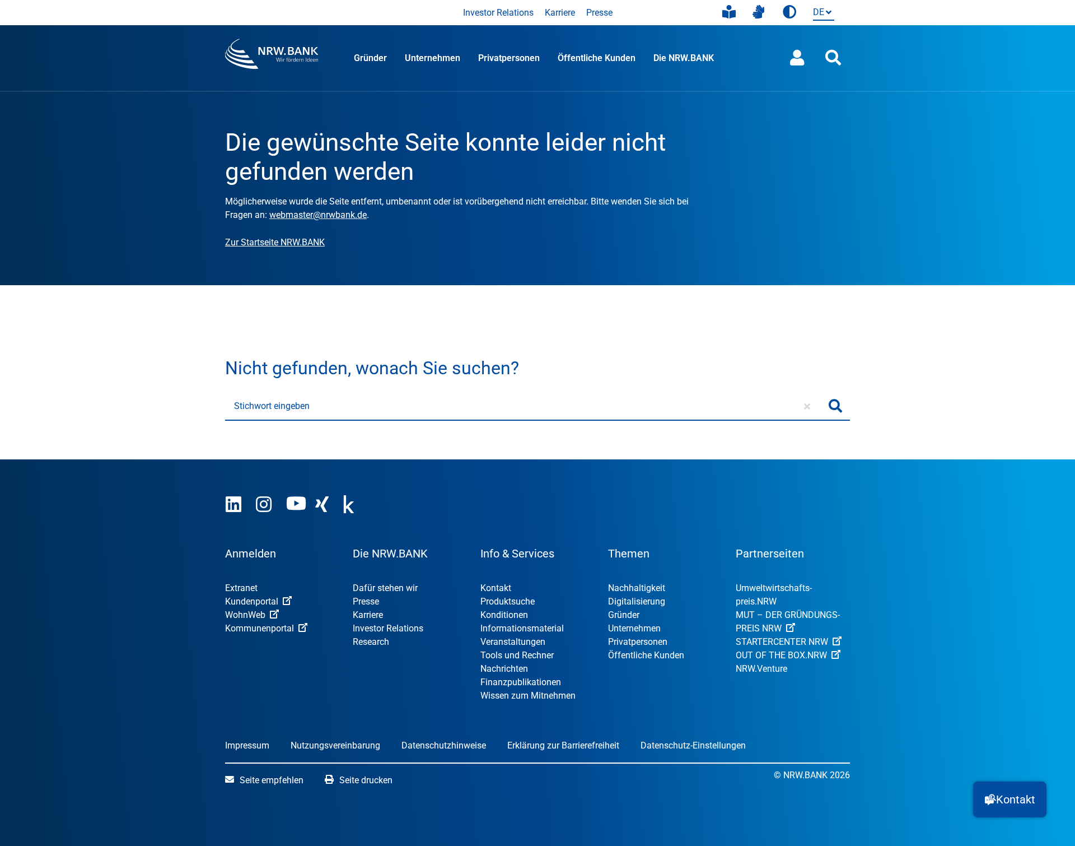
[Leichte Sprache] (729, 12)
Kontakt (495, 588)
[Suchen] (835, 406)
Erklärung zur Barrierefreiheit (563, 745)
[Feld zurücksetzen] (807, 406)
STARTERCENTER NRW (782, 641)
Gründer (370, 58)
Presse (599, 12)
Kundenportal (251, 601)
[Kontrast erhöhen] (789, 12)
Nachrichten (504, 668)
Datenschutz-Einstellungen (693, 745)
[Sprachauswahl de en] (821, 13)
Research (371, 641)
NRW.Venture (761, 668)
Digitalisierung (636, 601)
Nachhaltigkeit (636, 588)
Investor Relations (498, 12)
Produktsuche (507, 601)
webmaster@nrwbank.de (318, 215)
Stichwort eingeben (272, 406)
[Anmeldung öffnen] (797, 58)
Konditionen (504, 615)
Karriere (560, 12)
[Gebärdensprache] (758, 12)
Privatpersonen (509, 58)
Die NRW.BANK (683, 58)
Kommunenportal (259, 628)
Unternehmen (432, 58)
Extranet (241, 588)
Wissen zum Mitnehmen (528, 695)
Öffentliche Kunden (596, 58)
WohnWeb (245, 615)
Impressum (247, 745)
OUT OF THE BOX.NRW (781, 655)
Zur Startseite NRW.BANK (275, 242)
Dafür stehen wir (385, 588)
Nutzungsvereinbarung (335, 745)
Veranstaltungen (512, 641)
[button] (1009, 799)
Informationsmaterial (522, 628)
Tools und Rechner (517, 655)
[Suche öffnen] (833, 58)
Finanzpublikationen (520, 682)
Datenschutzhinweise (443, 745)
